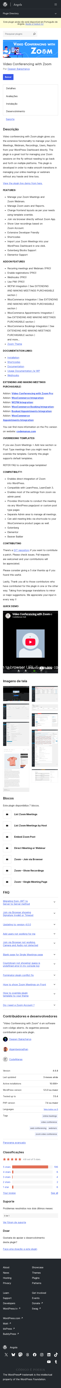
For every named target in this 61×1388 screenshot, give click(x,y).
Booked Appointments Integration (32, 411)
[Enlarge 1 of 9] (25, 689)
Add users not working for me (19, 933)
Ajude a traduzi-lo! (34, 24)
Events (36, 1298)
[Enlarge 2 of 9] (25, 707)
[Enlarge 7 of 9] (54, 717)
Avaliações (12, 96)
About (6, 1267)
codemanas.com (26, 431)
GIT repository (21, 550)
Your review (9, 1193)
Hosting (7, 1277)
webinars (53, 1128)
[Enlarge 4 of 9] (25, 752)
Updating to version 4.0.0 (17, 924)
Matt (7, 1323)
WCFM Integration (22, 402)
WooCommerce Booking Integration (33, 406)
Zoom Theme (14, 343)
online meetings (50, 1116)
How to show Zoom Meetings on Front (24, 984)
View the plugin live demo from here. (22, 183)
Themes (36, 1272)
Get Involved (39, 1292)
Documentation (15, 366)
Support (7, 1298)
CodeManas (16, 1059)
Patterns (36, 1283)
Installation (13, 357)
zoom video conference (46, 1134)
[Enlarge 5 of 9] (54, 689)
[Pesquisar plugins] (34, 34)
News (6, 1272)
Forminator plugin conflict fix (18, 975)
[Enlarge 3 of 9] (25, 725)
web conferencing (38, 1128)
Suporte (10, 119)
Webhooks (13, 375)
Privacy (7, 1283)
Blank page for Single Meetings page (23, 954)
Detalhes (11, 88)
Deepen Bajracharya (19, 68)
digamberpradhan (18, 1049)
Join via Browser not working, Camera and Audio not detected (20, 944)
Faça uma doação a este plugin (20, 1249)
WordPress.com (13, 1318)
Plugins (36, 1277)
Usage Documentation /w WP (23, 370)
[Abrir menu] (56, 4)
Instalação (11, 103)
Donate (37, 1303)
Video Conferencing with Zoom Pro (32, 393)
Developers (9, 1303)
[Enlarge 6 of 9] (54, 708)
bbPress (9, 1328)
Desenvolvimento (15, 111)
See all (54, 1193)
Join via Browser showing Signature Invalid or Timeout (18, 914)
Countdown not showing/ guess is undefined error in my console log (21, 964)
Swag (36, 1308)
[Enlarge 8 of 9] (54, 733)
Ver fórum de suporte (14, 1222)
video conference (49, 1122)
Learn (6, 1292)
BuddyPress (11, 1333)
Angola (13, 1347)
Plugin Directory (11, 13)
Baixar (8, 77)
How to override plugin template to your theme (16, 994)
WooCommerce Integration (28, 397)
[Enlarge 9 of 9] (54, 773)
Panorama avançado (14, 1142)
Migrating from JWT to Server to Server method (16, 902)
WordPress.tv (12, 1308)
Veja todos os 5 (51, 1109)
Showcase (37, 1267)
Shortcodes (13, 362)
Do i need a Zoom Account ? (18, 1005)
